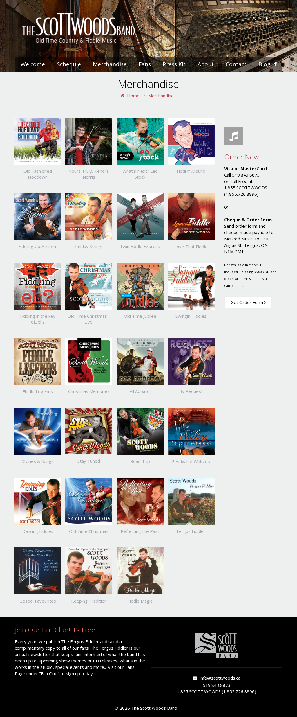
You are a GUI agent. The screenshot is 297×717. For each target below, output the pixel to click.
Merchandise (110, 64)
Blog (264, 64)
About (206, 64)
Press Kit (174, 64)
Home (133, 95)
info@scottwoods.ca (220, 678)
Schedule (69, 64)
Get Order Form (247, 302)
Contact (236, 64)
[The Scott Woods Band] (79, 29)
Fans (145, 64)
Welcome (33, 64)
